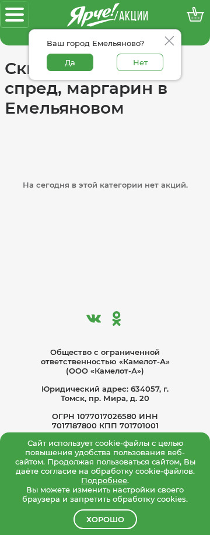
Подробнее (104, 480)
